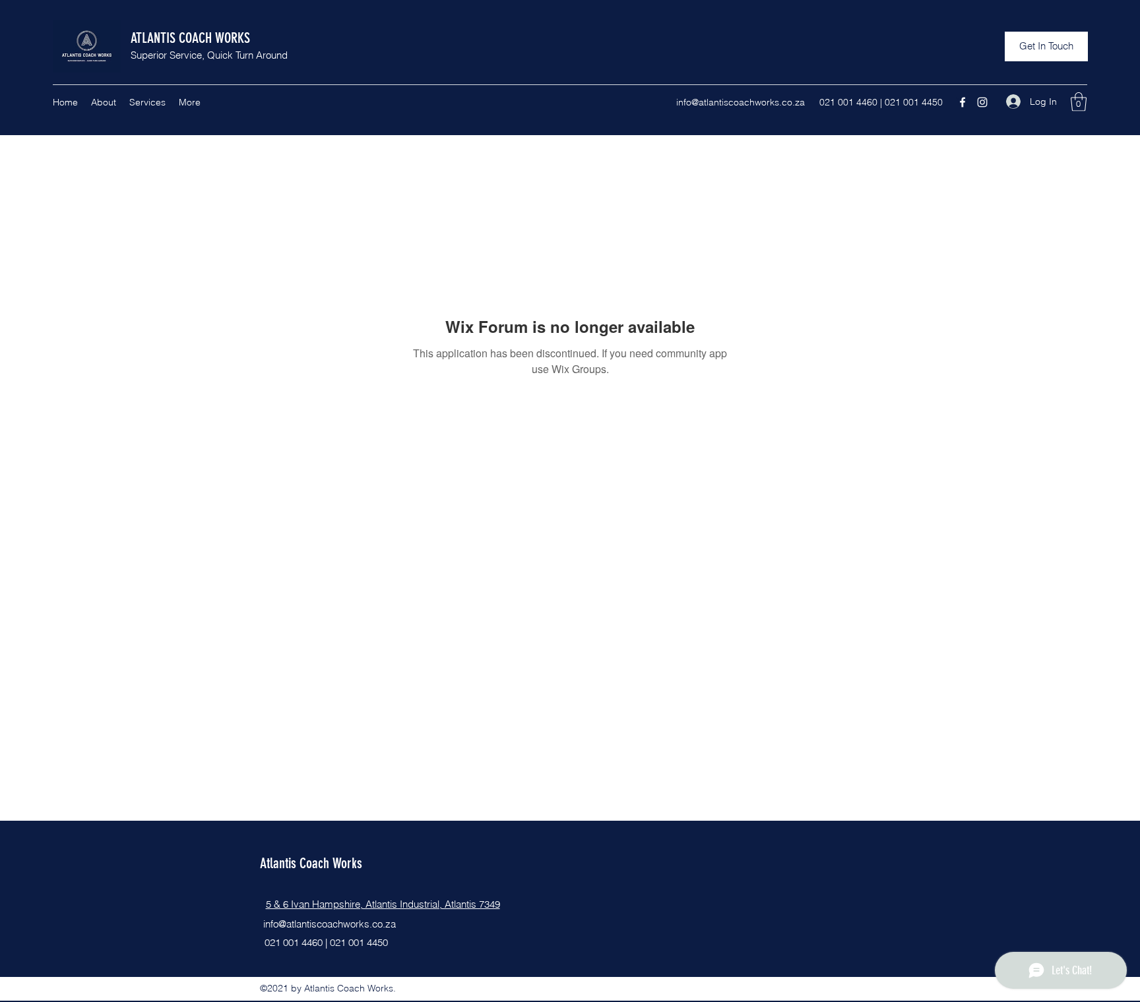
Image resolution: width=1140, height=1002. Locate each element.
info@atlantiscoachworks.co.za (740, 102)
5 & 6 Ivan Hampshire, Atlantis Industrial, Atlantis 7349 (383, 904)
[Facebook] (962, 102)
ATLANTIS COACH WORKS (190, 38)
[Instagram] (982, 102)
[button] (1046, 46)
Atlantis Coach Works (311, 863)
